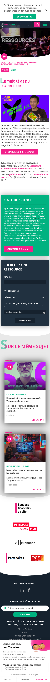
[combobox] (25, 312)
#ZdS (36, 218)
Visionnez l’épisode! (19, 151)
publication (15, 174)
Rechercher (25, 320)
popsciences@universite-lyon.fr (25, 639)
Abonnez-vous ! (18, 248)
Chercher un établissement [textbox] (16, 312)
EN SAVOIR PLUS (24, 17)
